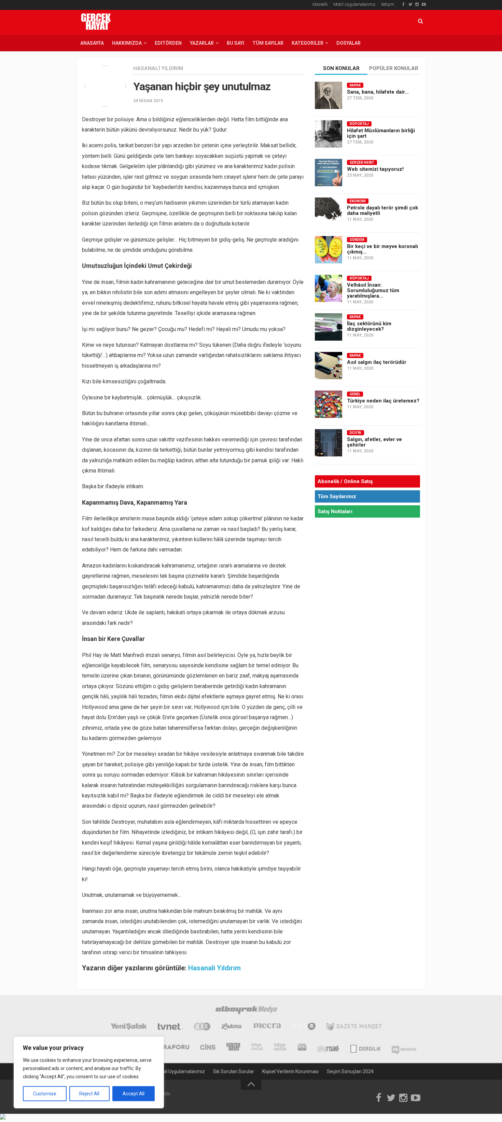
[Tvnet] (170, 1027)
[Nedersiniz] (404, 1047)
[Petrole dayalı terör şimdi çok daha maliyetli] (328, 211)
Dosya (355, 433)
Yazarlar (202, 43)
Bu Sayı (235, 43)
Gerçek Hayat (362, 162)
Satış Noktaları (335, 511)
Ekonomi (358, 201)
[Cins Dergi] (207, 1047)
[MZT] (303, 1027)
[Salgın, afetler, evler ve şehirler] (328, 442)
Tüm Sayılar (267, 43)
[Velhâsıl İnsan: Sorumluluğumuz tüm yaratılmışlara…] (328, 288)
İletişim (387, 4)
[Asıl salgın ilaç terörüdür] (328, 365)
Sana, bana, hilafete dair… (378, 92)
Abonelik (319, 4)
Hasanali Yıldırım (158, 68)
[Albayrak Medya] (246, 1011)
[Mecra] (267, 1027)
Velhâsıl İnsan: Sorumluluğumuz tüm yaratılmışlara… (373, 290)
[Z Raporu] (171, 1047)
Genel (355, 394)
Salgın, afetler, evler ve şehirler (374, 442)
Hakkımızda (127, 43)
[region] (89, 1072)
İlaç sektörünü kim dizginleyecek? (369, 326)
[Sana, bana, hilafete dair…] (328, 95)
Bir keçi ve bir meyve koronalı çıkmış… (382, 249)
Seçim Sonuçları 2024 (350, 1071)
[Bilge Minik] (280, 1047)
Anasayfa (92, 43)
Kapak (355, 85)
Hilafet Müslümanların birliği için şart (381, 133)
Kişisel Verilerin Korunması (290, 1071)
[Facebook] (403, 4)
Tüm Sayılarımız (337, 496)
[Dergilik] (365, 1047)
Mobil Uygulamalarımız (354, 4)
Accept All (133, 1093)
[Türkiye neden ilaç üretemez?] (328, 404)
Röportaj (359, 124)
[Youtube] (424, 4)
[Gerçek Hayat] (233, 1047)
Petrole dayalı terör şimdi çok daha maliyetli (382, 210)
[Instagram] (417, 4)
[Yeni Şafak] (129, 1027)
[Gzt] (202, 1027)
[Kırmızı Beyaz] (302, 1047)
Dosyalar (348, 43)
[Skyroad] (328, 1047)
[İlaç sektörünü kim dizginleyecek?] (328, 327)
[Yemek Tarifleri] (231, 1027)
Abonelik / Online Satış (345, 481)
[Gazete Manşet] (354, 1027)
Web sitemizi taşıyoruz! (375, 169)
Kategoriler (307, 43)
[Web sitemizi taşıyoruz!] (328, 172)
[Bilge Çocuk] (257, 1047)
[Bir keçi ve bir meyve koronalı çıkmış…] (328, 249)
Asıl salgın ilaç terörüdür (376, 362)
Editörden (168, 43)
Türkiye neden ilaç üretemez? (383, 401)
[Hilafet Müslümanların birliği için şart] (328, 134)
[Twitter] (410, 4)
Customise (44, 1093)
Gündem (357, 240)
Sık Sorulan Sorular (233, 1071)
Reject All (89, 1093)
